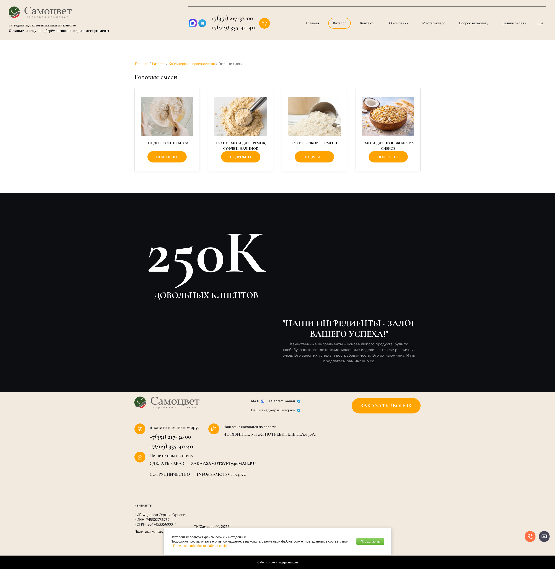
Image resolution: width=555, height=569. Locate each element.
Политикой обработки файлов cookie (200, 546)
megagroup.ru (288, 562)
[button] (386, 405)
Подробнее (167, 157)
